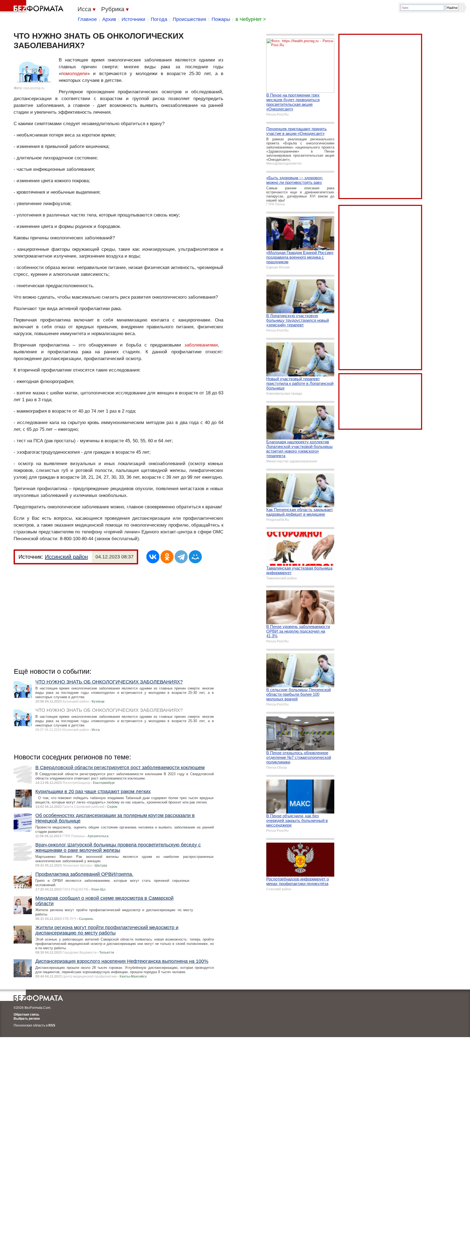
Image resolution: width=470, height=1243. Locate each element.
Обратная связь (26, 1014)
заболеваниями (201, 345)
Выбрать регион (27, 1019)
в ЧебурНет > (251, 19)
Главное (87, 19)
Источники (133, 19)
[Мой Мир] (195, 556)
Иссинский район (66, 557)
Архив (109, 19)
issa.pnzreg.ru (33, 88)
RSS (51, 1025)
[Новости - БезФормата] (32, 7)
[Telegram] (181, 556)
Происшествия (189, 19)
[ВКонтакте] (152, 556)
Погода (159, 19)
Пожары (221, 19)
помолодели (74, 73)
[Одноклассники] (167, 556)
